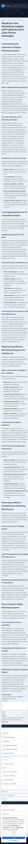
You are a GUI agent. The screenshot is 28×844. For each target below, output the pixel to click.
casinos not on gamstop (8, 795)
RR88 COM (5, 791)
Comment (5, 700)
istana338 (4, 798)
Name (3, 712)
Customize (13, 832)
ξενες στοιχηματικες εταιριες (10, 745)
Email (3, 714)
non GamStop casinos (8, 763)
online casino (6, 733)
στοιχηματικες (6, 741)
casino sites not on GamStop (10, 771)
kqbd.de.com (22, 76)
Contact (19, 2)
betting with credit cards (8, 809)
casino (4, 767)
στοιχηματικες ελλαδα (8, 753)
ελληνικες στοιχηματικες (9, 737)
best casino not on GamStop (10, 783)
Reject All (14, 835)
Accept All (13, 837)
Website (4, 716)
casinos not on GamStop (9, 775)
